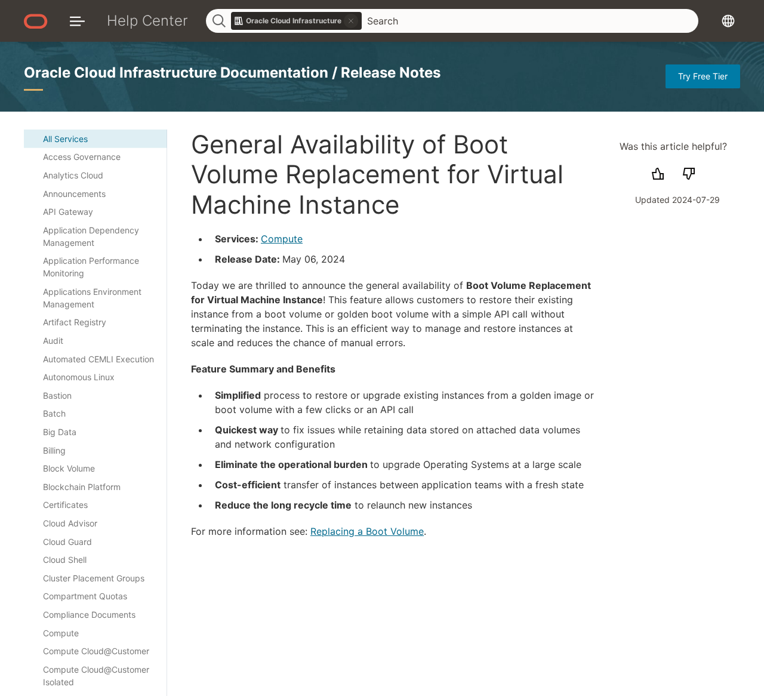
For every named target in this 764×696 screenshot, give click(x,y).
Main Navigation (77, 20)
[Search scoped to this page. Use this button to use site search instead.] (351, 21)
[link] (296, 21)
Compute (282, 239)
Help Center (147, 20)
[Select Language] (728, 20)
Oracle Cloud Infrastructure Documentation (178, 72)
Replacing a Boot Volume (367, 531)
